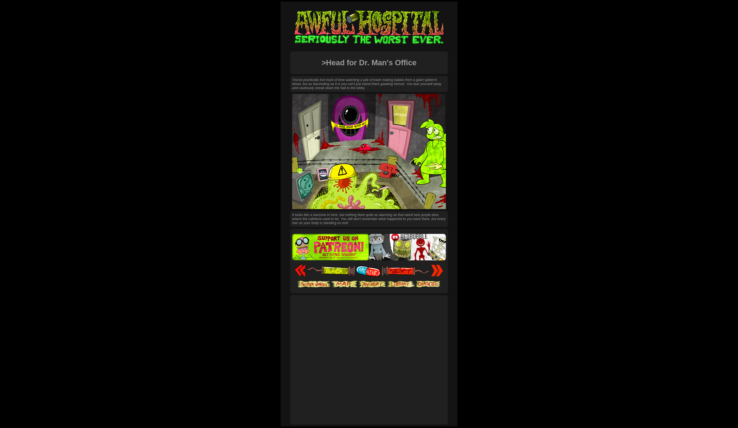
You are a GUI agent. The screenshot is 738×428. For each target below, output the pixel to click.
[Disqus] (369, 370)
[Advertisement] (369, 309)
